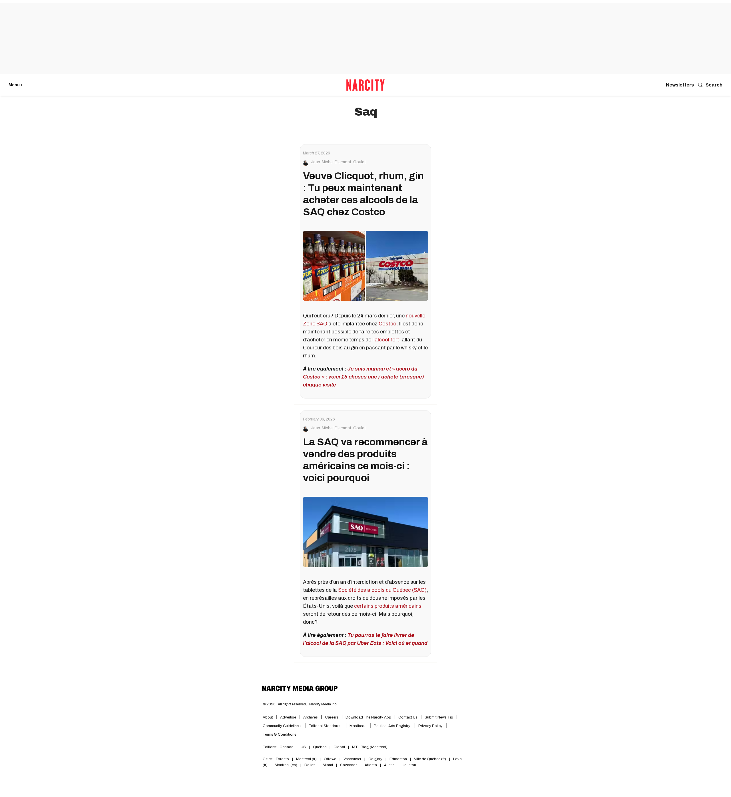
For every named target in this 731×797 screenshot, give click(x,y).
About (268, 717)
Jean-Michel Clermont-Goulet (338, 162)
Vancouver (352, 759)
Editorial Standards (325, 726)
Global (339, 747)
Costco (387, 324)
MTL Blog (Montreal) (369, 747)
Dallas (310, 765)
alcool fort (387, 340)
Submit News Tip (439, 717)
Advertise (288, 717)
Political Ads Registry (392, 726)
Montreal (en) (286, 765)
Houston (409, 765)
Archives (310, 717)
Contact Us (407, 717)
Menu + (16, 85)
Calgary (375, 759)
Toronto (282, 759)
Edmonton (398, 759)
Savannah (349, 765)
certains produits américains (387, 606)
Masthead (358, 726)
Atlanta (371, 765)
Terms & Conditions (279, 734)
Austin (389, 765)
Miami (328, 765)
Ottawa (330, 759)
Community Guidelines (282, 726)
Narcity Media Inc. (323, 704)
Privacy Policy (430, 726)
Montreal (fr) (306, 759)
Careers (331, 717)
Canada (287, 747)
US (303, 747)
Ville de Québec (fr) (430, 759)
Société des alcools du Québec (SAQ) (382, 590)
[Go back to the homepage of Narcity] (365, 85)
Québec (319, 747)
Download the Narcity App (368, 717)
